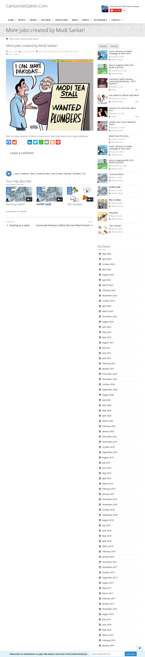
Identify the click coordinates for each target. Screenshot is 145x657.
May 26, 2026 (116, 229)
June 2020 (106, 405)
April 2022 (106, 337)
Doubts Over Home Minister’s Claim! (122, 123)
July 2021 (106, 347)
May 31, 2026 (116, 177)
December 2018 (109, 499)
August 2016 (108, 614)
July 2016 (106, 619)
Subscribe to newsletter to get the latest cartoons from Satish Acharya (48, 653)
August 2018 (108, 520)
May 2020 (106, 410)
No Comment (14, 54)
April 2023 (106, 306)
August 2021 (108, 342)
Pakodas (67, 173)
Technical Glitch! (15, 204)
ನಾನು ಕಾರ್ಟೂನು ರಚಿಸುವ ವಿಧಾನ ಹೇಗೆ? (124, 95)
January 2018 (108, 556)
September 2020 (109, 389)
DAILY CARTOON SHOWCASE (49, 51)
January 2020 (108, 431)
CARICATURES (61, 20)
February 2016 (108, 640)
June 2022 (106, 327)
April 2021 (106, 358)
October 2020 (108, 384)
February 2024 (108, 290)
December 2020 (109, 374)
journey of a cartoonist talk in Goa (122, 109)
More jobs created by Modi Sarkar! (31, 45)
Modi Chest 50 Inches (119, 136)
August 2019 (108, 457)
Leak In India (56, 173)
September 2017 (109, 577)
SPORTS (21, 20)
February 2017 (108, 598)
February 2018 (108, 551)
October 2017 (108, 572)
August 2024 (108, 274)
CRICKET (33, 20)
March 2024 (107, 285)
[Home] (7, 39)
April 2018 (106, 541)
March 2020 (107, 421)
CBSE (32, 173)
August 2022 (108, 321)
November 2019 (109, 441)
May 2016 (106, 629)
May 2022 (106, 332)
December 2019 (109, 436)
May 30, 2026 (116, 203)
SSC (84, 173)
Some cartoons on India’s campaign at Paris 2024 (120, 52)
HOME (11, 20)
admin (113, 90)
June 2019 (106, 468)
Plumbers (76, 173)
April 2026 (106, 259)
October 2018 (108, 509)
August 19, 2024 (117, 56)
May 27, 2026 (116, 216)
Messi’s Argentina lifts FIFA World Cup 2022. (121, 66)
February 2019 (108, 488)
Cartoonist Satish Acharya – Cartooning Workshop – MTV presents (122, 81)
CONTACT (116, 20)
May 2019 (106, 473)
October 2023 (108, 300)
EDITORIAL (46, 20)
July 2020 (106, 400)
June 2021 (106, 353)
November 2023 (109, 295)
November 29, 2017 (119, 98)
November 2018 (109, 504)
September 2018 (109, 515)
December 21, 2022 (119, 70)
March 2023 (107, 311)
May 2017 (106, 588)
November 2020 (109, 379)
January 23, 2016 (117, 139)
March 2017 (107, 593)
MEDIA (75, 20)
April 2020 (106, 415)
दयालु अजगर (113, 212)
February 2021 (108, 363)
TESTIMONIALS (100, 20)
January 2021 (108, 368)
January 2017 (108, 603)
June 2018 (106, 530)
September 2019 (109, 452)
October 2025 (108, 264)
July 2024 (106, 280)
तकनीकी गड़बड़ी (44, 204)
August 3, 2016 (117, 87)
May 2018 (106, 535)
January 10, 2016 (117, 113)
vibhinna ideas (117, 59)
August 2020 (108, 394)
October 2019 (108, 447)
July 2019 (106, 462)
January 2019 (108, 494)
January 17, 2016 (117, 127)
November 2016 (109, 609)
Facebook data (43, 173)
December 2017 (109, 562)
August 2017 (108, 582)
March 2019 (107, 483)
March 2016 (107, 635)
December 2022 (109, 316)
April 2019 (106, 478)
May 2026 (106, 253)
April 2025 (106, 269)
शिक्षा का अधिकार (115, 200)
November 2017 (109, 567)
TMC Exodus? (75, 204)
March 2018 (107, 546)
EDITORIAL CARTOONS (69, 51)
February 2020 (108, 426)
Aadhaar (25, 173)
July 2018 (106, 525)
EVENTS (85, 20)
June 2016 (106, 624)
